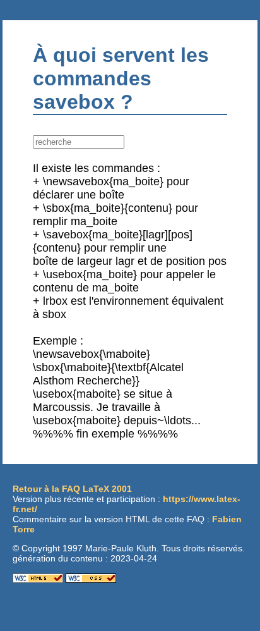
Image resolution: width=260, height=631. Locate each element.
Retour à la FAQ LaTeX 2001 (72, 489)
